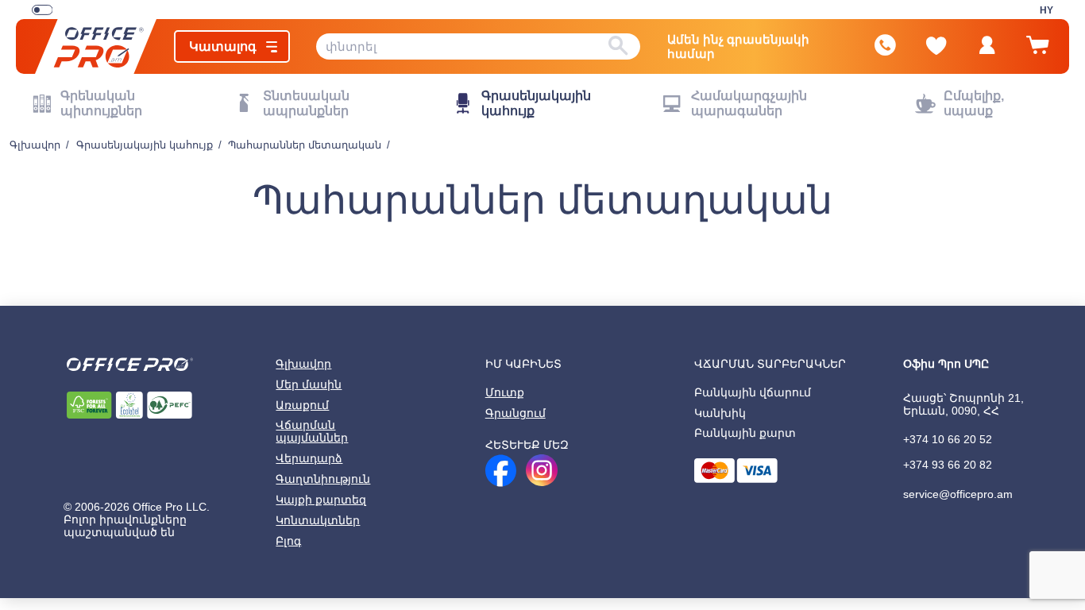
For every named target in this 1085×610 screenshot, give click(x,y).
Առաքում (302, 405)
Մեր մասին (309, 384)
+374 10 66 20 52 (947, 439)
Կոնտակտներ (318, 520)
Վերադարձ (309, 458)
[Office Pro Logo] (95, 46)
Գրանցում (515, 413)
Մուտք (504, 392)
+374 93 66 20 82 (947, 464)
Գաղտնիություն (323, 479)
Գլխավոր (303, 363)
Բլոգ (288, 541)
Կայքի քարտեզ (321, 499)
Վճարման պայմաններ (312, 431)
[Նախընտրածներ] (936, 46)
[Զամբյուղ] (1037, 52)
